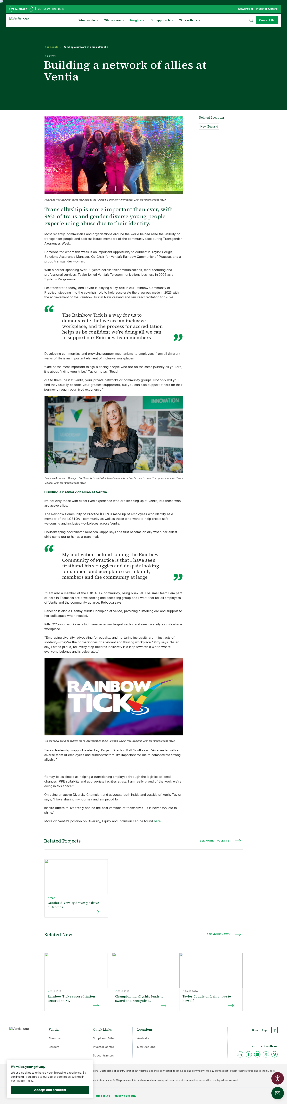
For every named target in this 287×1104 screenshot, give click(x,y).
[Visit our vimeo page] (274, 1054)
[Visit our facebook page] (249, 1054)
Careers (54, 1047)
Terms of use (102, 1095)
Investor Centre (103, 1047)
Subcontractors (103, 1055)
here (157, 821)
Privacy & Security (124, 1095)
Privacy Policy (24, 1080)
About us (55, 1038)
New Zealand (146, 1047)
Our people (51, 47)
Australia (143, 1038)
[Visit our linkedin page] (240, 1054)
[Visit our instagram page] (257, 1054)
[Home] (19, 20)
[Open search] (251, 20)
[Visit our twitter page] (266, 1054)
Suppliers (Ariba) (104, 1038)
